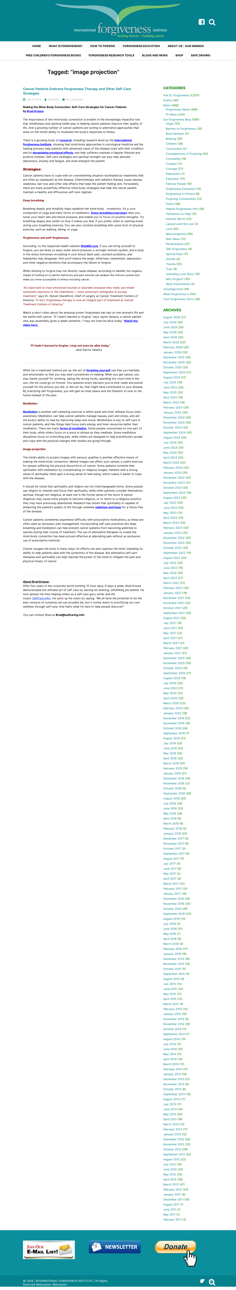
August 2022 (171, 558)
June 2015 (170, 989)
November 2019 (173, 723)
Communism (174, 148)
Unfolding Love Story (180, 274)
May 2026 (170, 332)
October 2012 (172, 1149)
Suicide (170, 259)
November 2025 (174, 362)
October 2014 (172, 1029)
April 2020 (170, 698)
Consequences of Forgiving (184, 153)
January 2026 (172, 352)
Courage (171, 168)
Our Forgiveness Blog (177, 119)
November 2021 (173, 603)
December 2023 (174, 477)
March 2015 (171, 1004)
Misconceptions (176, 234)
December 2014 (173, 1019)
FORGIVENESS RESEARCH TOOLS (111, 55)
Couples (171, 163)
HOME (36, 46)
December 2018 (173, 778)
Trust (169, 269)
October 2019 (172, 728)
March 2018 (171, 823)
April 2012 (170, 1179)
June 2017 (170, 868)
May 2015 (169, 994)
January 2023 (172, 532)
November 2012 (173, 1144)
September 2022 (174, 553)
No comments (74, 99)
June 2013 (170, 1109)
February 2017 (172, 888)
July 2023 (169, 502)
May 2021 (169, 633)
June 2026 (170, 327)
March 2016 (171, 944)
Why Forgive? (174, 279)
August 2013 (171, 1099)
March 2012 (171, 1184)
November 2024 (174, 422)
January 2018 (172, 833)
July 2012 (169, 1164)
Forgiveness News (178, 109)
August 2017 (171, 858)
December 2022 (174, 537)
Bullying (171, 138)
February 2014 (172, 1069)
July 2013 (169, 1104)
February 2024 (172, 467)
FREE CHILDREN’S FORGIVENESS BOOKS (53, 55)
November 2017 (173, 843)
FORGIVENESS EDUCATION (141, 46)
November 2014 (173, 1024)
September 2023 (174, 492)
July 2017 (169, 863)
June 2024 (170, 447)
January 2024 (172, 472)
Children (171, 143)
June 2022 (170, 568)
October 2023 (172, 487)
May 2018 (169, 813)
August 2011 (171, 1204)
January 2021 (172, 653)
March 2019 (171, 763)
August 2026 (171, 317)
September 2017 (174, 853)
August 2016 (171, 918)
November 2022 (174, 542)
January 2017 (172, 893)
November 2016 (173, 903)
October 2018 (172, 788)
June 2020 (170, 688)
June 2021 (170, 628)
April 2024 (170, 457)
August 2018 (171, 798)
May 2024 (170, 452)
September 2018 (174, 793)
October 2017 (172, 848)
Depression (173, 173)
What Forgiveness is (176, 294)
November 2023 (174, 482)
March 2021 (171, 643)
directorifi (53, 99)
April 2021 (170, 638)
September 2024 (174, 432)
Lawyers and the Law (180, 224)
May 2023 (170, 512)
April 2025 (170, 397)
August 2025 (171, 377)
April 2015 (170, 999)
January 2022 (172, 593)
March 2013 (171, 1124)
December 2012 (173, 1139)
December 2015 (173, 959)
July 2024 (169, 442)
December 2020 (174, 658)
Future (170, 204)
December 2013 (173, 1079)
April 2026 (170, 337)
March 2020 (171, 703)
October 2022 (172, 547)
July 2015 (169, 984)
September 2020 (174, 673)
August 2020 (171, 678)
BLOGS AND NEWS (155, 55)
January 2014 (172, 1074)
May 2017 (169, 873)
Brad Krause (35, 111)
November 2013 (173, 1084)
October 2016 (172, 908)
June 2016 (170, 928)
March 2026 (171, 342)
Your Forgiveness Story (178, 299)
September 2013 (174, 1094)
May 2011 (169, 1214)
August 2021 (171, 618)
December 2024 (174, 417)
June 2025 (170, 387)
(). (41, 598)
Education (172, 178)
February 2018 (172, 828)
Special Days (174, 254)
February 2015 (172, 1009)
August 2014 (171, 1039)
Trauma (171, 264)
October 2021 (172, 608)
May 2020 (170, 693)
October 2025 (172, 367)
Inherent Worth (175, 219)
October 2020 (172, 668)
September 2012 (174, 1154)
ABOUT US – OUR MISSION (186, 46)
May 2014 (169, 1054)
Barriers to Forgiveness (181, 128)
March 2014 (171, 1064)
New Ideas (173, 239)
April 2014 (170, 1059)
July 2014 (169, 1044)
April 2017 (169, 878)
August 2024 (171, 437)
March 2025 (171, 402)
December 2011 (173, 1199)
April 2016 (170, 938)
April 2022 (170, 578)
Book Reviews (175, 133)
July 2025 (169, 382)
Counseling (173, 158)
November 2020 (174, 663)
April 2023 (170, 517)
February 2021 (172, 648)
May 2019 (169, 753)
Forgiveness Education (180, 188)
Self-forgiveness (176, 249)
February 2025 (172, 407)
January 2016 (172, 954)
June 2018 (170, 808)
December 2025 (174, 357)
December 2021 (173, 598)
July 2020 (169, 683)
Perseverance (174, 244)
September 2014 (174, 1034)
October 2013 (172, 1089)
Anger (170, 123)
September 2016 (174, 913)
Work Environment (178, 284)
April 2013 (170, 1119)
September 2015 (174, 974)
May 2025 (170, 392)
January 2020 (172, 713)
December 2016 (173, 898)
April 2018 (170, 818)
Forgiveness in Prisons (180, 193)
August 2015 (171, 979)
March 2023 (171, 522)
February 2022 (172, 588)
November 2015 (173, 964)
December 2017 (173, 838)
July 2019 (169, 743)
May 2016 (169, 933)
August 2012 (171, 1159)
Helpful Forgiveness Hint (182, 209)
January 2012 (172, 1194)
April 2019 (170, 758)
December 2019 (173, 718)
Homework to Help (178, 214)
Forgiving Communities (181, 199)
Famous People (176, 183)
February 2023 (172, 527)
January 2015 (172, 1014)
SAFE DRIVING (200, 55)
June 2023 (170, 507)
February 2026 (172, 347)
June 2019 (170, 748)
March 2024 (171, 462)
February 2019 (172, 768)
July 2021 (169, 623)
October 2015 (172, 969)
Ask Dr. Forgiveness (176, 95)
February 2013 (172, 1129)
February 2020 (172, 708)
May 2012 (169, 1174)
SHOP (179, 55)
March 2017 (170, 883)
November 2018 (173, 783)
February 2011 (172, 1219)
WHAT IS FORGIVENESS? (65, 46)
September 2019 (174, 733)
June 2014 (170, 1049)
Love (169, 229)
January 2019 (172, 773)
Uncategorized (173, 289)
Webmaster (59, 1284)
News (167, 105)
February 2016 (172, 949)
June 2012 (170, 1169)
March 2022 (171, 583)
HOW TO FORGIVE (102, 46)
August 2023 (171, 497)
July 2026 (169, 322)
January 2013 (172, 1134)
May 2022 (170, 573)
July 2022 (169, 563)
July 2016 (169, 923)
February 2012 (172, 1189)
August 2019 (171, 738)
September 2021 (174, 613)
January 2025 (172, 412)
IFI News (171, 114)
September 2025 (174, 372)
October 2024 (172, 427)
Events (167, 100)
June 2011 (169, 1209)
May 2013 (169, 1114)
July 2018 (169, 803)
